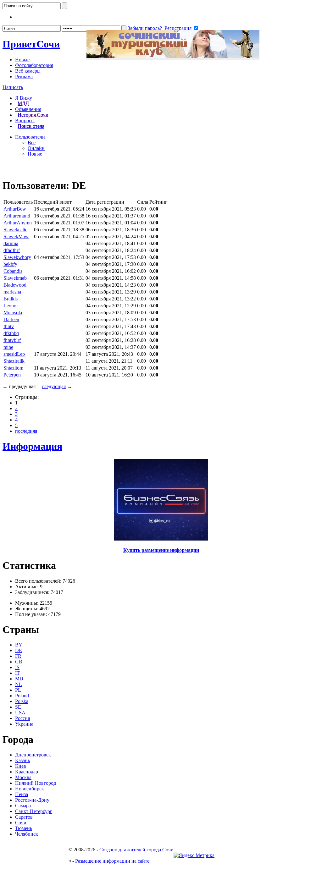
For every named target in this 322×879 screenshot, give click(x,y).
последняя (26, 431)
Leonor (10, 305)
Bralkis (10, 298)
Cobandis (12, 271)
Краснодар (26, 771)
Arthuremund (16, 215)
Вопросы (25, 120)
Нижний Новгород (35, 783)
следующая (54, 386)
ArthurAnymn (17, 222)
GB (18, 661)
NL (18, 684)
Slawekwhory (17, 257)
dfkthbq (11, 333)
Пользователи (30, 137)
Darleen (11, 319)
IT (17, 673)
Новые (22, 59)
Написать (13, 87)
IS (17, 667)
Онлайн (36, 148)
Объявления (28, 109)
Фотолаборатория (34, 65)
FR (18, 656)
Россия (22, 718)
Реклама (24, 76)
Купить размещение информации (161, 550)
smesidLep (14, 354)
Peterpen (12, 374)
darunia (10, 243)
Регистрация (178, 28)
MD (19, 678)
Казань (22, 760)
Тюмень (23, 828)
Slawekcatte (15, 229)
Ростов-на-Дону (32, 800)
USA (20, 712)
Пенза (21, 794)
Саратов (24, 817)
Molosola (12, 312)
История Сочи (33, 115)
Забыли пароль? (145, 28)
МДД (23, 103)
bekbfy (10, 264)
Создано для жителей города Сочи (136, 849)
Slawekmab (15, 278)
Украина (24, 724)
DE (18, 650)
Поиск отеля (31, 126)
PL (18, 690)
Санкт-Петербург (33, 811)
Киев (20, 766)
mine (8, 347)
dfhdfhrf (11, 250)
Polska (21, 701)
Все (32, 142)
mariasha (12, 291)
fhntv (8, 326)
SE (18, 707)
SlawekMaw (16, 236)
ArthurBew (14, 209)
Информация (32, 446)
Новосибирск (29, 788)
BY (18, 644)
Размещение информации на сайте (112, 861)
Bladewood (14, 285)
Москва (23, 777)
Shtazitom (13, 368)
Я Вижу (23, 98)
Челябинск (26, 834)
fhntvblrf (12, 340)
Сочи (31, 44)
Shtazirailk (14, 361)
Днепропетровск (33, 754)
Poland (22, 695)
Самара (23, 805)
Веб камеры (28, 71)
